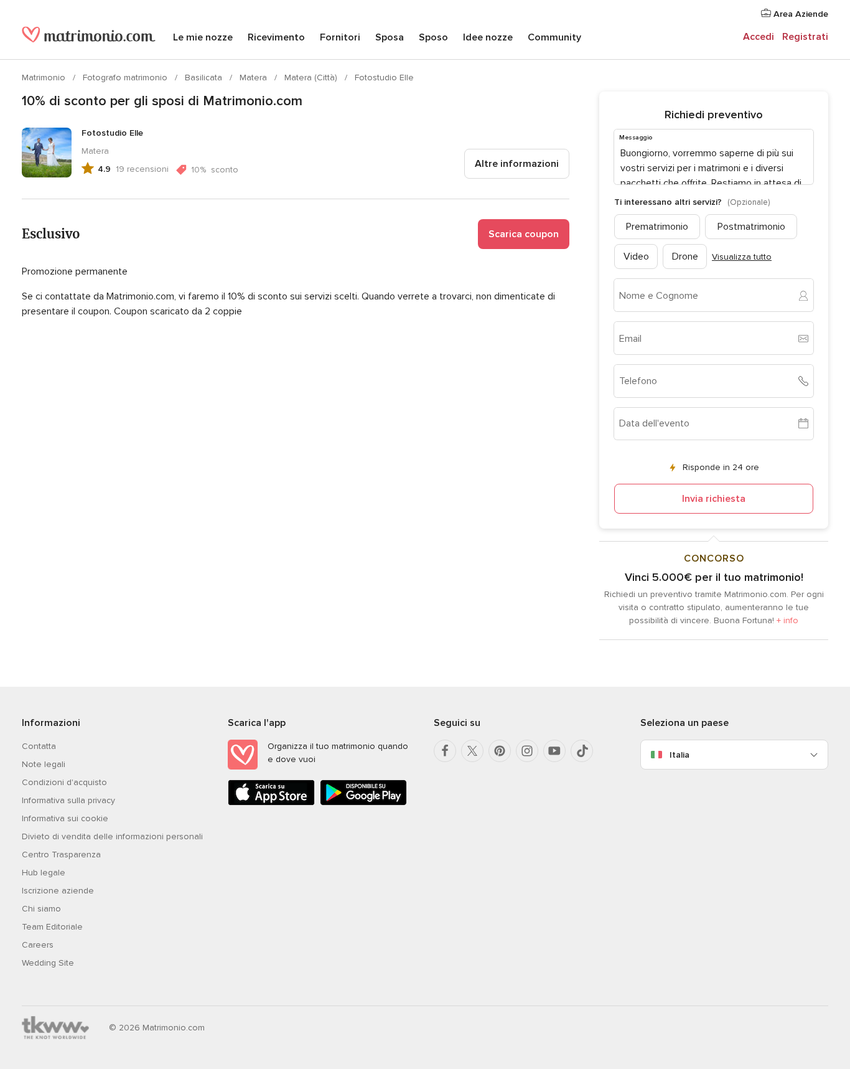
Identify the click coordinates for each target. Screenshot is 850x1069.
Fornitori (340, 37)
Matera (254, 77)
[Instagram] (527, 751)
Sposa (389, 37)
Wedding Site (48, 963)
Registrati (805, 37)
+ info (787, 620)
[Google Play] (363, 803)
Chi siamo (41, 908)
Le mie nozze (203, 37)
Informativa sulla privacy (68, 800)
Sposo (433, 37)
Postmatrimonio (751, 226)
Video (636, 256)
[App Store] (271, 803)
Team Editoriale (52, 926)
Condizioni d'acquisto (64, 782)
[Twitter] (472, 751)
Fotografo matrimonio (126, 77)
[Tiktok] (582, 751)
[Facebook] (445, 751)
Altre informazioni (517, 164)
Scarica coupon (523, 234)
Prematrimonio (657, 226)
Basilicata (205, 77)
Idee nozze (488, 37)
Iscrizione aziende (58, 890)
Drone (685, 256)
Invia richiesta (713, 498)
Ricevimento (276, 37)
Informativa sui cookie (65, 818)
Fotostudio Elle (384, 77)
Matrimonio (45, 77)
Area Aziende (799, 14)
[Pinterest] (499, 751)
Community (554, 37)
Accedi (758, 37)
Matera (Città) (312, 77)
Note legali (43, 764)
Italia (679, 755)
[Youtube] (554, 751)
